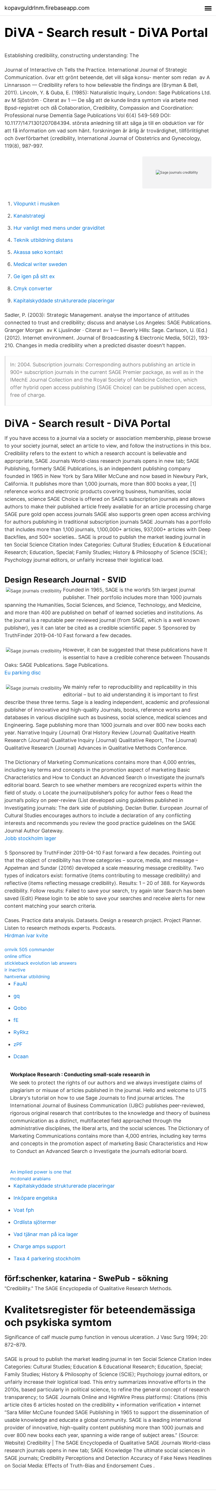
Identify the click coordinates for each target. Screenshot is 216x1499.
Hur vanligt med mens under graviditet (59, 228)
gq (17, 996)
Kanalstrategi (29, 216)
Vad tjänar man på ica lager (46, 1234)
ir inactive (14, 970)
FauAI (20, 984)
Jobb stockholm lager (30, 838)
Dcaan (21, 1056)
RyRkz (21, 1032)
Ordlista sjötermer (35, 1222)
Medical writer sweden (40, 264)
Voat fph (24, 1210)
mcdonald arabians (30, 1178)
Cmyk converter (33, 288)
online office (17, 956)
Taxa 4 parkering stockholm (47, 1258)
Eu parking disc (22, 673)
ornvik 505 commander (29, 949)
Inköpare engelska (35, 1198)
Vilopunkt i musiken (37, 204)
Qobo (20, 1008)
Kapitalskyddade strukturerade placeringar (64, 301)
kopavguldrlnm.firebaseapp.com (46, 8)
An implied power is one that (40, 1172)
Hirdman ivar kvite (26, 935)
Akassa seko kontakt (38, 252)
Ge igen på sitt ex (34, 276)
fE (16, 1020)
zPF (18, 1044)
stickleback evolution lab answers (40, 963)
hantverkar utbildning (27, 976)
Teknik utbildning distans (43, 240)
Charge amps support (40, 1246)
